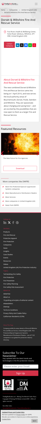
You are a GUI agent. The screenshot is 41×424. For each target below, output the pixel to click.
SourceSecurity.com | (24, 408)
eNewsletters (8, 303)
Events (5, 258)
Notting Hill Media (15, 399)
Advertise (6, 294)
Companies (7, 245)
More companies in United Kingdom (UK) (20, 201)
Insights (6, 251)
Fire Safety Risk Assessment (13, 287)
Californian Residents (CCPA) (13, 316)
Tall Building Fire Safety (12, 274)
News (5, 248)
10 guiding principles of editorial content (18, 300)
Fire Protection (8, 241)
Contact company (9, 45)
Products (6, 232)
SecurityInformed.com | (10, 408)
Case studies (8, 254)
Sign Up (20, 373)
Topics (5, 271)
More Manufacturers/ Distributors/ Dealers (21, 193)
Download (20, 168)
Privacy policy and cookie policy (14, 313)
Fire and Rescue (9, 235)
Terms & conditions (10, 310)
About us (6, 297)
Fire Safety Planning (10, 284)
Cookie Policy (6, 419)
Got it (34, 421)
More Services (10, 197)
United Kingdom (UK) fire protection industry (19, 267)
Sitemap (6, 307)
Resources (7, 261)
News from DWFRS (12, 205)
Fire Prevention (8, 281)
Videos (5, 264)
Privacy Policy (20, 415)
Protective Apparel (10, 238)
